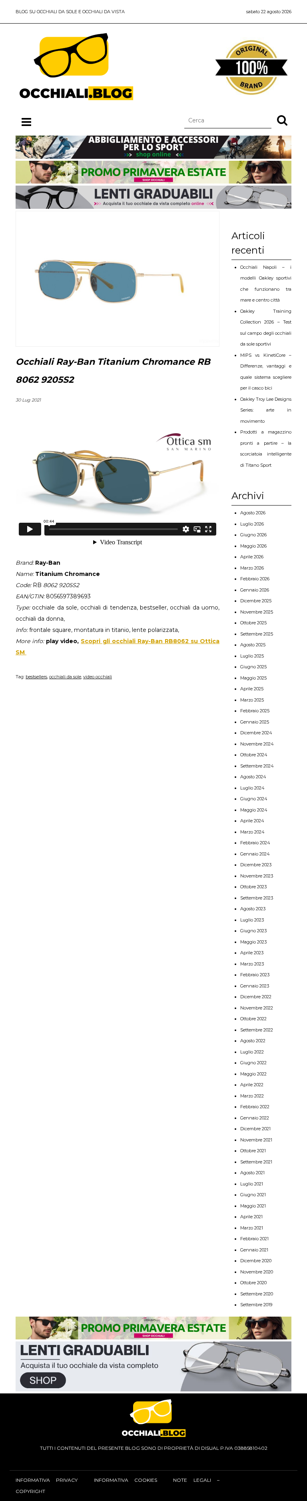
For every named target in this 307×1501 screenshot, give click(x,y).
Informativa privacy (47, 1480)
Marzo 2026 (252, 568)
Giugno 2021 (253, 1194)
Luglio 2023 (252, 920)
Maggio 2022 (253, 1074)
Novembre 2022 (256, 1008)
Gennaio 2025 (254, 722)
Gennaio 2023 (254, 986)
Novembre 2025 (256, 612)
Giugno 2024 (253, 798)
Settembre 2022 (256, 1030)
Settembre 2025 (256, 634)
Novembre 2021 (256, 1140)
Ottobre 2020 (253, 1282)
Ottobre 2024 (253, 754)
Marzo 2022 (252, 1096)
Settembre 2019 (256, 1304)
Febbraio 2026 (254, 579)
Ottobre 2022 (253, 1018)
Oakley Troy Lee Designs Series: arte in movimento (265, 410)
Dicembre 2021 (255, 1128)
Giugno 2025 (253, 667)
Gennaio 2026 (254, 590)
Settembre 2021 (256, 1162)
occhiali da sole (65, 677)
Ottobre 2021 (253, 1150)
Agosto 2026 (252, 513)
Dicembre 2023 (255, 864)
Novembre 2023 (256, 876)
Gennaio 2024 (255, 854)
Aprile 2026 (251, 557)
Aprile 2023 (251, 952)
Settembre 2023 (256, 898)
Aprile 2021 (251, 1216)
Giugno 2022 (253, 1062)
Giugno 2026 (253, 535)
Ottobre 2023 (253, 886)
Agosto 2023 (252, 908)
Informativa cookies (125, 1480)
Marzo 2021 (251, 1228)
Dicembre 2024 (256, 733)
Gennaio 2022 (254, 1118)
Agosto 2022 (252, 1040)
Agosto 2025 (252, 645)
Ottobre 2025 (253, 623)
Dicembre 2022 (255, 996)
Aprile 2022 (251, 1084)
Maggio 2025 (253, 678)
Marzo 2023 (252, 964)
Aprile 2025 (251, 689)
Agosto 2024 (253, 776)
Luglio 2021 (251, 1184)
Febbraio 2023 (254, 974)
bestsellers (36, 677)
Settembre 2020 (256, 1294)
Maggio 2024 (253, 810)
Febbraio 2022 (254, 1106)
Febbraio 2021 (254, 1238)
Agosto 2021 (252, 1172)
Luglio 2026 (252, 524)
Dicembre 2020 (255, 1260)
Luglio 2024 (252, 788)
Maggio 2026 (253, 546)
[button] (282, 120)
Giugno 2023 (253, 930)
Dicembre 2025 (255, 601)
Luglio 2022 (252, 1052)
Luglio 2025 (252, 656)
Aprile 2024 (252, 820)
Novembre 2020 (256, 1272)
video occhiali (97, 677)
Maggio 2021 (253, 1206)
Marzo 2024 (252, 832)
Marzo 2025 (252, 700)
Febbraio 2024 (255, 842)
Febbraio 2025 (254, 711)
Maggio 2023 (253, 942)
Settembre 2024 (257, 766)
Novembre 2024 (257, 744)
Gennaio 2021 (254, 1250)
